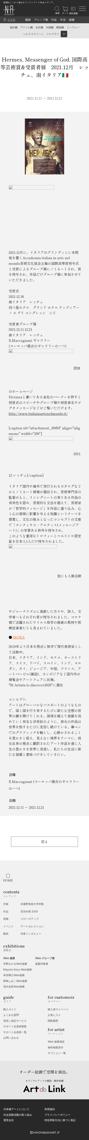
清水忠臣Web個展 (14, 986)
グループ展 (41, 20)
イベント (8, 926)
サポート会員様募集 (15, 1026)
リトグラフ (52, 34)
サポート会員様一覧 (15, 1032)
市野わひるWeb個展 (15, 963)
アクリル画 (26, 27)
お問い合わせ (11, 1037)
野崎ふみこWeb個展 (15, 981)
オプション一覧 (57, 1053)
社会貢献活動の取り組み (17, 1114)
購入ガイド (9, 1009)
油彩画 (13, 27)
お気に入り (54, 1015)
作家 (63, 20)
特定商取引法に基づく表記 (60, 1120)
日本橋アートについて (16, 1109)
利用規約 (49, 1109)
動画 (5, 933)
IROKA (19, 637)
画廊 (72, 20)
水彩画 (39, 27)
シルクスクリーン (33, 34)
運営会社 (8, 1120)
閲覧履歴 (53, 1020)
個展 (28, 20)
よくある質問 (11, 1015)
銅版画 (60, 27)
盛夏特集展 (41, 963)
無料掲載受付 (55, 1047)
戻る (44, 841)
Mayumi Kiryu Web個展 (17, 969)
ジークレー (73, 27)
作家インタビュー (31, 933)
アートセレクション (32, 926)
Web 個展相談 (56, 1041)
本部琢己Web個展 (14, 975)
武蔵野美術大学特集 (32, 904)
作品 (54, 20)
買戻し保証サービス (15, 1020)
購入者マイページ (58, 1009)
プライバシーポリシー (57, 1114)
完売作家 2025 (29, 911)
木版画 (50, 27)
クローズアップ (30, 918)
